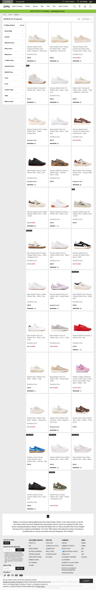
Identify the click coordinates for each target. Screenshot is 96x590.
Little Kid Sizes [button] (9, 66)
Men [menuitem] (42, 6)
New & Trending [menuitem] (17, 6)
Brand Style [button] (8, 31)
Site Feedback (33, 562)
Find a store (7, 565)
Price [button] (6, 84)
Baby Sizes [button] (8, 54)
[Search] (74, 6)
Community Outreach (68, 546)
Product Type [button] (9, 90)
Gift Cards (49, 557)
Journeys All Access (52, 546)
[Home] (7, 6)
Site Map (31, 565)
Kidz (82, 551)
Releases (84, 557)
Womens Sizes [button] (9, 43)
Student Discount (51, 554)
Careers (64, 543)
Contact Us (32, 543)
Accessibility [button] (83, 1)
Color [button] (6, 78)
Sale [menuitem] (54, 6)
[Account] (85, 6)
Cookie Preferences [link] (68, 573)
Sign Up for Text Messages (11, 547)
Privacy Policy (66, 548)
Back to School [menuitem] (63, 6)
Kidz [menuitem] (48, 6)
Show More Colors (32, 54)
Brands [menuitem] (27, 6)
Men (82, 548)
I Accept (86, 581)
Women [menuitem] (35, 6)
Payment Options (34, 560)
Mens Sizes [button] (8, 48)
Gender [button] (7, 37)
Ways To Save (50, 551)
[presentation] (17, 6)
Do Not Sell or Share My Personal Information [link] (69, 569)
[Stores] (79, 6)
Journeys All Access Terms (70, 562)
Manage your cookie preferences (12, 582)
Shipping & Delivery (34, 554)
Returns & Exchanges (35, 551)
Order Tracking (69, 1)
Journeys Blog (50, 548)
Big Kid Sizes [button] (9, 72)
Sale (82, 554)
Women (83, 546)
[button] (91, 2)
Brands (83, 543)
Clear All (22, 25)
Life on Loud (49, 543)
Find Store (20, 568)
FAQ (30, 546)
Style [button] (6, 95)
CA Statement (66, 560)
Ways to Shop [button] (9, 101)
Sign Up (7, 543)
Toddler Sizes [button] (9, 60)
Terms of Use (65, 554)
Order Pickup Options (35, 557)
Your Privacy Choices (71, 551)
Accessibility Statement (69, 557)
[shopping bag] (90, 6)
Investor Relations (67, 565)
